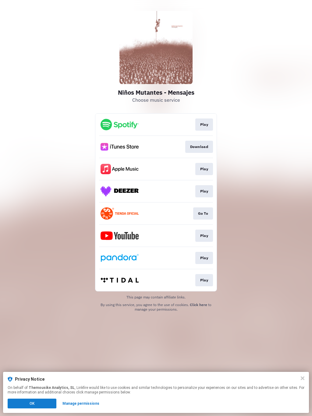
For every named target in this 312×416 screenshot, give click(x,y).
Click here (198, 304)
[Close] (302, 378)
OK (32, 403)
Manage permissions (80, 403)
